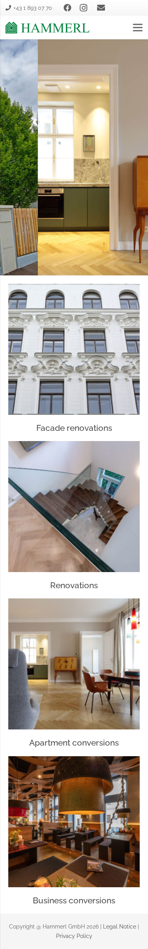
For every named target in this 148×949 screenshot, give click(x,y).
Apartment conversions (74, 743)
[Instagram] (83, 8)
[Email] (101, 8)
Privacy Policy (74, 936)
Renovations (74, 585)
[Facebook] (67, 8)
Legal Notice (119, 926)
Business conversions (74, 900)
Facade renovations (74, 428)
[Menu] (138, 27)
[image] (48, 27)
